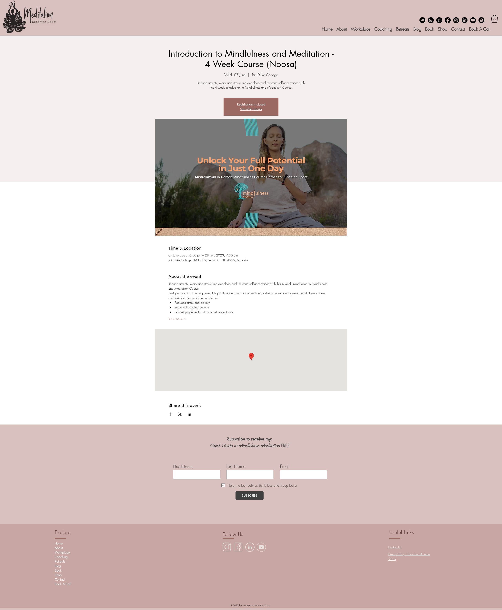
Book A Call (63, 584)
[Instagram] (456, 20)
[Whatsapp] (431, 20)
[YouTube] (473, 20)
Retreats (60, 561)
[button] (494, 19)
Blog (58, 566)
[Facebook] (448, 20)
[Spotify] (481, 20)
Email (284, 466)
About (59, 548)
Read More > (177, 319)
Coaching (61, 557)
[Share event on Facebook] (170, 414)
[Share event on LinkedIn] (189, 414)
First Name (183, 466)
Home (59, 543)
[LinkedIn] (464, 20)
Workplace (62, 552)
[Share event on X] (180, 414)
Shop (58, 575)
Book (58, 570)
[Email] (422, 20)
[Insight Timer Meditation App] (439, 20)
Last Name (235, 466)
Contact (60, 579)
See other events (251, 109)
